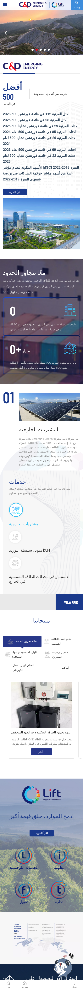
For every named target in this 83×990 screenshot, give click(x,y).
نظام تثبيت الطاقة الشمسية (61, 641)
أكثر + (41, 752)
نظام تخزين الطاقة (26, 641)
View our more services (71, 604)
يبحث (77, 7)
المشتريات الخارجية (39, 429)
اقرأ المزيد (15, 192)
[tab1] (25, 510)
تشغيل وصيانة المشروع (60, 654)
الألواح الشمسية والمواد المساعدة (25, 654)
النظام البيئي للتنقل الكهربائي (23, 668)
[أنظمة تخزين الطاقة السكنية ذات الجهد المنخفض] (41, 705)
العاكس (65, 667)
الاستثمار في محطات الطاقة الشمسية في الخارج (39, 578)
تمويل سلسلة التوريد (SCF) (29, 550)
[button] (32, 50)
